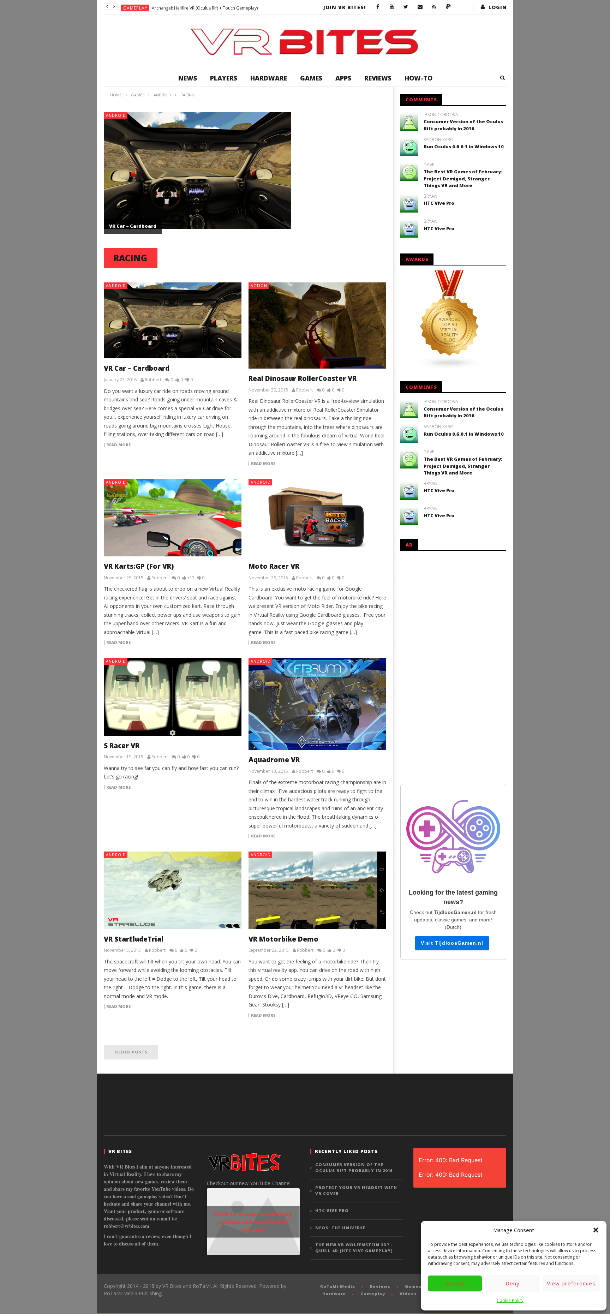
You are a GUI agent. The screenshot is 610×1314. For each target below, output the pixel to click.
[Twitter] (406, 7)
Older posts (131, 1052)
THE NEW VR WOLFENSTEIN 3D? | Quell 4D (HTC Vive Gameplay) (354, 1247)
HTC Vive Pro (439, 203)
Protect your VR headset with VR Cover (356, 1190)
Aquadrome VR (274, 759)
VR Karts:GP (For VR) (139, 566)
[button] (595, 1230)
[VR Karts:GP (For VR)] (172, 517)
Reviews (377, 78)
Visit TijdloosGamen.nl (452, 943)
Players (223, 78)
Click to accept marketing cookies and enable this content (253, 1221)
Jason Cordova (441, 115)
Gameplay (135, 7)
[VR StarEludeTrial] (172, 890)
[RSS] (434, 7)
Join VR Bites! (344, 7)
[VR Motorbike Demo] (317, 890)
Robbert (153, 380)
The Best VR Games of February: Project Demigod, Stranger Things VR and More (463, 178)
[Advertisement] (453, 666)
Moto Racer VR (274, 566)
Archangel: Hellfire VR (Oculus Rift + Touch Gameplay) (205, 7)
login (498, 7)
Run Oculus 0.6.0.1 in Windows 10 (464, 146)
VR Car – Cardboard (132, 226)
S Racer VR (121, 745)
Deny (513, 1283)
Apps (343, 78)
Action (259, 285)
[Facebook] (378, 7)
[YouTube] (392, 7)
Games (311, 78)
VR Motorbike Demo (283, 939)
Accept (454, 1283)
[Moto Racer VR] (317, 517)
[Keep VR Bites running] (448, 7)
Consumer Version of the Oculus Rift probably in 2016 (463, 125)
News (187, 78)
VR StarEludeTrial (133, 939)
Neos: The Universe (340, 1227)
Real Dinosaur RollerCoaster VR (303, 378)
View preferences (571, 1283)
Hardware (268, 78)
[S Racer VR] (172, 696)
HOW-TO (418, 78)
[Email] (420, 7)
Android (116, 115)
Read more (118, 445)
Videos (408, 1293)
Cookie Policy (510, 1300)
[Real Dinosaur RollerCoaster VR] (317, 325)
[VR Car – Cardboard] (172, 320)
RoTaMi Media (337, 1286)
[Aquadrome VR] (317, 704)
